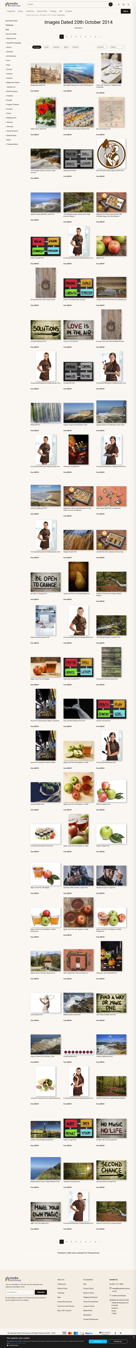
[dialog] (68, 1341)
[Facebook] (115, 1334)
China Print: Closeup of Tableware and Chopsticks (108, 86)
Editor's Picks (42, 11)
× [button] (134, 1337)
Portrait (46, 47)
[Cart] (123, 4)
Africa (9, 47)
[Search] (111, 4)
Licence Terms (88, 1306)
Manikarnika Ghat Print (38, 85)
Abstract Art (11, 38)
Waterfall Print (35, 425)
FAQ (84, 1284)
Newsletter (87, 1315)
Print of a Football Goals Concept (74, 300)
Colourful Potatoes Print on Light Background (45, 1098)
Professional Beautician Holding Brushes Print (78, 258)
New (60, 11)
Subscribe (40, 1292)
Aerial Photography (14, 43)
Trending (53, 11)
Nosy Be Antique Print (103, 129)
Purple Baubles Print (70, 1056)
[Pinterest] (120, 1334)
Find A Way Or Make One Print (106, 1015)
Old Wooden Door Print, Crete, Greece (43, 300)
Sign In (125, 11)
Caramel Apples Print (37, 804)
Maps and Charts (13, 82)
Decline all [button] (118, 1341)
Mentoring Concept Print (71, 679)
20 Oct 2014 (61, 15)
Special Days (11, 135)
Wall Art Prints (30, 15)
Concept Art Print (69, 383)
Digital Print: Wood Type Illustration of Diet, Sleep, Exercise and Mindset (77, 509)
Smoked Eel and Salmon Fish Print (42, 846)
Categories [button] (11, 11)
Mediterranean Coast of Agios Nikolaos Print (45, 1181)
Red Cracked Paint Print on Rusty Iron (108, 508)
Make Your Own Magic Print (40, 1223)
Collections (30, 11)
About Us (60, 1280)
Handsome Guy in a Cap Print (105, 887)
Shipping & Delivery (90, 1297)
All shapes (37, 47)
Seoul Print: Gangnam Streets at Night (43, 762)
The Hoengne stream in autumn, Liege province (43, 171)
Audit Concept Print (70, 1140)
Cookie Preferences (90, 1319)
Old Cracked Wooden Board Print (107, 679)
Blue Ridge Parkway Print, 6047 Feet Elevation (78, 85)
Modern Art (11, 87)
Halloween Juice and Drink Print (106, 973)
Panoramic (75, 47)
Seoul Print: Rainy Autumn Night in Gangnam (45, 721)
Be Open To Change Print (39, 594)
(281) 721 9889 (117, 1284)
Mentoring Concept (70, 170)
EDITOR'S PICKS (11, 21)
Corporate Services (64, 1302)
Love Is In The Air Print (71, 341)
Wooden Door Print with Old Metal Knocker (110, 341)
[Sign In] (128, 4)
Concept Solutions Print (38, 341)
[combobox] (67, 4)
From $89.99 (68, 91)
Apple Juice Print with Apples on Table (76, 762)
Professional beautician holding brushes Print (45, 466)
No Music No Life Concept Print (106, 1140)
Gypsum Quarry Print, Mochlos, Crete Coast (110, 425)
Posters (10, 109)
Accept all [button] (98, 1341)
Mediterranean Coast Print (72, 1015)
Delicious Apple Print (103, 846)
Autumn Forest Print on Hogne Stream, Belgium (109, 594)
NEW (7, 30)
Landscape (56, 47)
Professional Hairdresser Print (106, 762)
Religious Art (11, 118)
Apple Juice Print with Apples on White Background (43, 930)
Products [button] (68, 11)
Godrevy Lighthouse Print (39, 508)
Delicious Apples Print (103, 804)
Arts (8, 60)
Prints (9, 113)
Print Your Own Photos (65, 1306)
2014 (48, 15)
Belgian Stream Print (70, 552)
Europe (9, 69)
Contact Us (113, 1280)
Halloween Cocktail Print (71, 466)
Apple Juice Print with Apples (40, 679)
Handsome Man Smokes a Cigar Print (76, 887)
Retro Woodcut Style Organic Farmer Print (110, 170)
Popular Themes (13, 104)
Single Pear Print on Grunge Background (77, 594)
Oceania (10, 96)
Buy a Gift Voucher (64, 1311)
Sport (9, 140)
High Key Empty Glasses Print (40, 637)
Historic (10, 74)
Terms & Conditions (90, 1302)
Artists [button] (20, 11)
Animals (10, 52)
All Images (43, 15)
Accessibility (88, 1280)
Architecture (11, 56)
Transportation (12, 144)
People (9, 100)
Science (10, 122)
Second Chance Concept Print (106, 1181)
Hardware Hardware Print (72, 1181)
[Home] (14, 4)
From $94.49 (35, 91)
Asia (8, 65)
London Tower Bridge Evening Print (42, 1140)
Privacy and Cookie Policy (18, 1343)
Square (66, 47)
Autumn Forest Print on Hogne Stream (108, 1223)
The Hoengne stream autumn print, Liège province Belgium (77, 215)
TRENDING (9, 25)
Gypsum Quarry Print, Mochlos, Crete (75, 425)
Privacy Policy (88, 1288)
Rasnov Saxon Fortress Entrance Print (43, 973)
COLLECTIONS (10, 34)
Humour (10, 78)
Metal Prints (87, 1311)
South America (12, 131)
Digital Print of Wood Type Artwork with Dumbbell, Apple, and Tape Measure (109, 215)
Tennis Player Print (37, 1015)
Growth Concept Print (103, 721)
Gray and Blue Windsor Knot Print (74, 721)
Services (10, 127)
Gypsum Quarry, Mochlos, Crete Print (42, 214)
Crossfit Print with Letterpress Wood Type (109, 552)
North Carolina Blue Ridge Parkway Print (76, 129)
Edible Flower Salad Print (38, 129)
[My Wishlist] (119, 4)
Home (37, 15)
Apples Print (100, 258)
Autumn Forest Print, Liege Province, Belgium (110, 1098)
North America (12, 91)
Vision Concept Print (37, 258)
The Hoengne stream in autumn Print (108, 637)
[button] (46, 1345)
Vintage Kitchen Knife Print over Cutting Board (111, 300)
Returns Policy (88, 1293)
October (54, 15)
